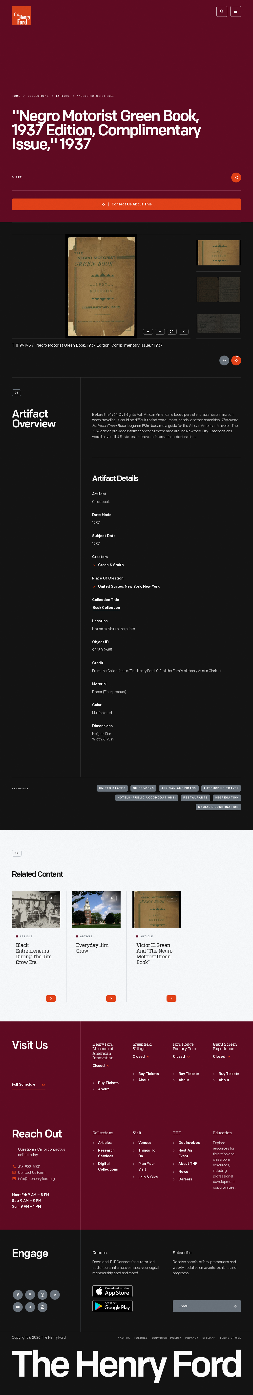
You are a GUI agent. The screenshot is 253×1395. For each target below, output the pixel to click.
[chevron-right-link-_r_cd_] (171, 998)
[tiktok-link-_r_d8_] (30, 1307)
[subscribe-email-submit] (235, 1306)
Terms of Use (230, 1338)
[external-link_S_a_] (40, 1167)
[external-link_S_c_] (40, 1179)
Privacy (191, 1338)
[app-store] (112, 1291)
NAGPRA (124, 1338)
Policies (141, 1338)
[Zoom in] (148, 332)
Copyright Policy (166, 1338)
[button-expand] (51, 898)
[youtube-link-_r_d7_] (18, 1307)
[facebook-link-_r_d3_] (18, 1295)
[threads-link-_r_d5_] (42, 1295)
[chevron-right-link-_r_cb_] (111, 998)
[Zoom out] (160, 332)
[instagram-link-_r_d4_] (30, 1295)
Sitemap (208, 1338)
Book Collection (106, 608)
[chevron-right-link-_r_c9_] (51, 998)
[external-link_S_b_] (40, 1173)
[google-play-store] (112, 1306)
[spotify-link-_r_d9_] (42, 1307)
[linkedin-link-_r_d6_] (55, 1295)
